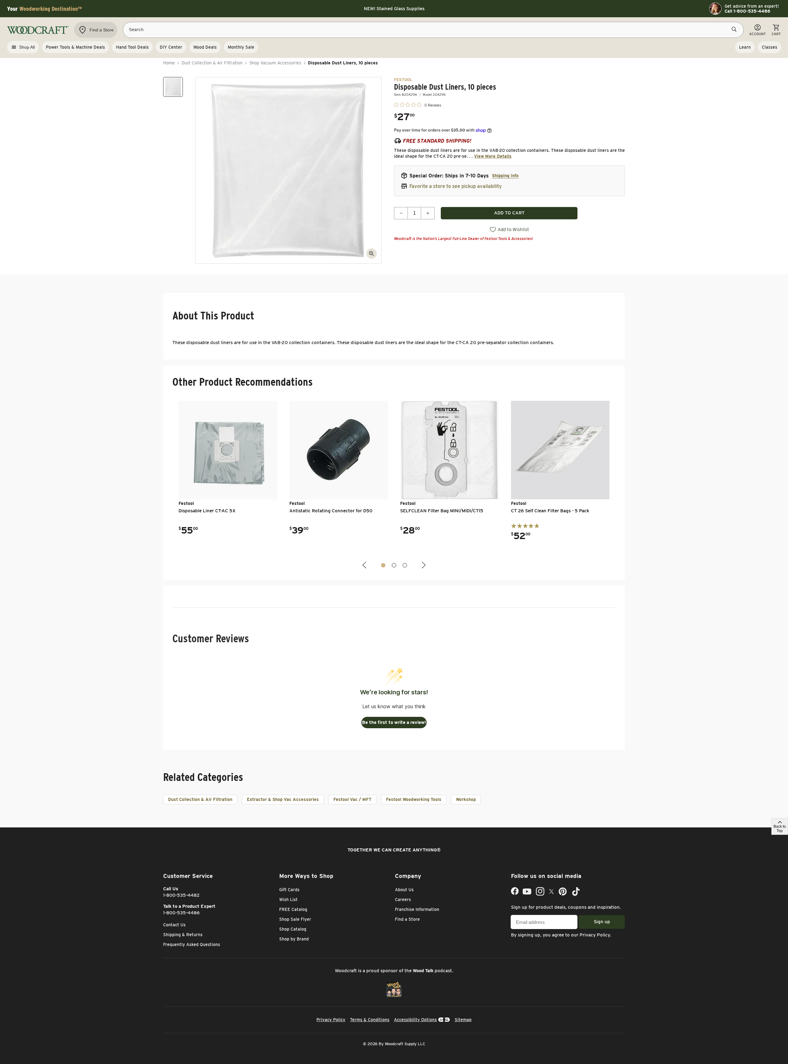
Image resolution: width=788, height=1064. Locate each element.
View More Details (493, 156)
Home (169, 62)
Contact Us (174, 924)
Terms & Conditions (369, 1019)
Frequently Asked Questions (191, 944)
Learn (745, 47)
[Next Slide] (423, 565)
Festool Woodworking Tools (413, 799)
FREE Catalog (293, 909)
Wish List (288, 899)
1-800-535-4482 (181, 895)
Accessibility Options (415, 1019)
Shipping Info (505, 175)
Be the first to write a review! (394, 722)
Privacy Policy (595, 935)
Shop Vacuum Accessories (275, 62)
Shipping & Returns (183, 934)
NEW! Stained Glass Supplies (394, 8)
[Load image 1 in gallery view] (173, 87)
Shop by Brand (294, 938)
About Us (404, 889)
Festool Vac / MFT (352, 799)
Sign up (602, 921)
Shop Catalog (292, 929)
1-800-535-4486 (181, 913)
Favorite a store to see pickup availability (455, 186)
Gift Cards (289, 889)
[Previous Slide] (365, 565)
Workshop (466, 799)
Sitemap (463, 1019)
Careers (403, 899)
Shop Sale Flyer (295, 919)
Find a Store (407, 919)
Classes (769, 47)
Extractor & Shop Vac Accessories (283, 799)
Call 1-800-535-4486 (747, 11)
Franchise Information (417, 909)
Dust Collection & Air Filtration (212, 62)
